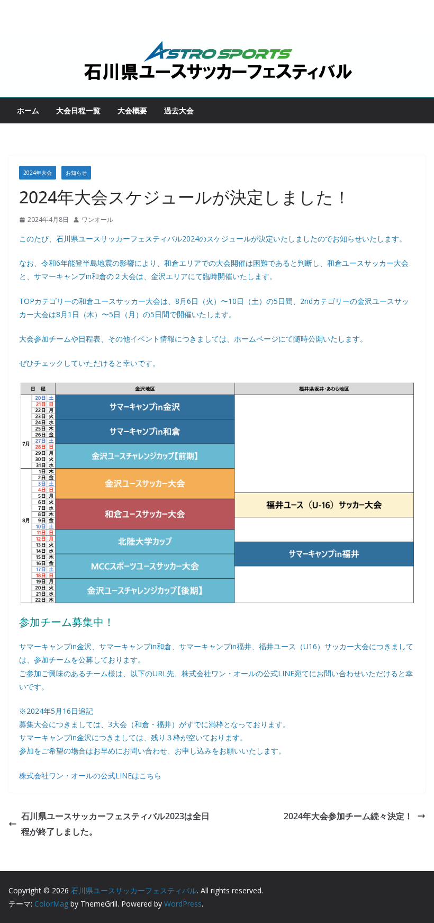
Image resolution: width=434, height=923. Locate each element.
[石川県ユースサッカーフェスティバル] (217, 43)
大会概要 (132, 110)
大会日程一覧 (78, 110)
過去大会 (179, 110)
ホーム (28, 110)
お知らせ (76, 172)
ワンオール (97, 219)
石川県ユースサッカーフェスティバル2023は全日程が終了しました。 (115, 823)
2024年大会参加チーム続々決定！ (348, 816)
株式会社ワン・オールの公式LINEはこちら (90, 775)
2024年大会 (37, 172)
